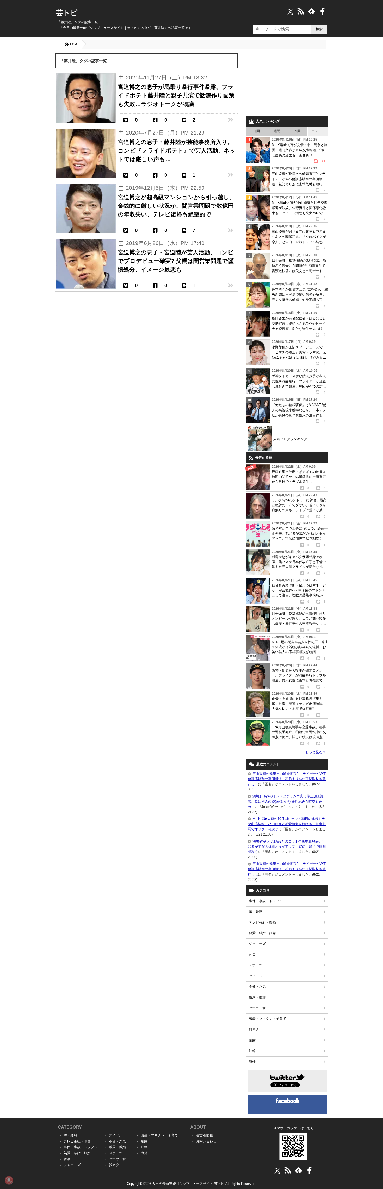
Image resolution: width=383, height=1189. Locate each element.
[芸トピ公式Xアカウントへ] (277, 1170)
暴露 (252, 1040)
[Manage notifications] (9, 1180)
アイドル (255, 976)
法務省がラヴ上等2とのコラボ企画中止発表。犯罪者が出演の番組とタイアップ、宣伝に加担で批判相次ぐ (287, 846)
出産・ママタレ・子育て (267, 1019)
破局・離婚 (257, 997)
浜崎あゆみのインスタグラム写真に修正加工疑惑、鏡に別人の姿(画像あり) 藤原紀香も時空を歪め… (286, 801)
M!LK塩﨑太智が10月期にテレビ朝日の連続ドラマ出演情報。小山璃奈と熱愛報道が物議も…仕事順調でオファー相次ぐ (287, 824)
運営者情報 (204, 1135)
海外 (252, 1062)
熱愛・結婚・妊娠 (262, 933)
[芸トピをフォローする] (290, 11)
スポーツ (255, 965)
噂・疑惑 (255, 912)
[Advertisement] (287, 83)
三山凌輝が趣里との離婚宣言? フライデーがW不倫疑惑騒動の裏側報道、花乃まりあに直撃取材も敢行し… (287, 779)
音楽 (252, 954)
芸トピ (67, 13)
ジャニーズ (257, 944)
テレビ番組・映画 (262, 922)
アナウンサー (259, 1008)
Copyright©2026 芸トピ (191, 1184)
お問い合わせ (206, 1141)
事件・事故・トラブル (266, 901)
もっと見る (315, 752)
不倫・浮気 (257, 987)
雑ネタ (254, 1029)
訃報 (252, 1051)
